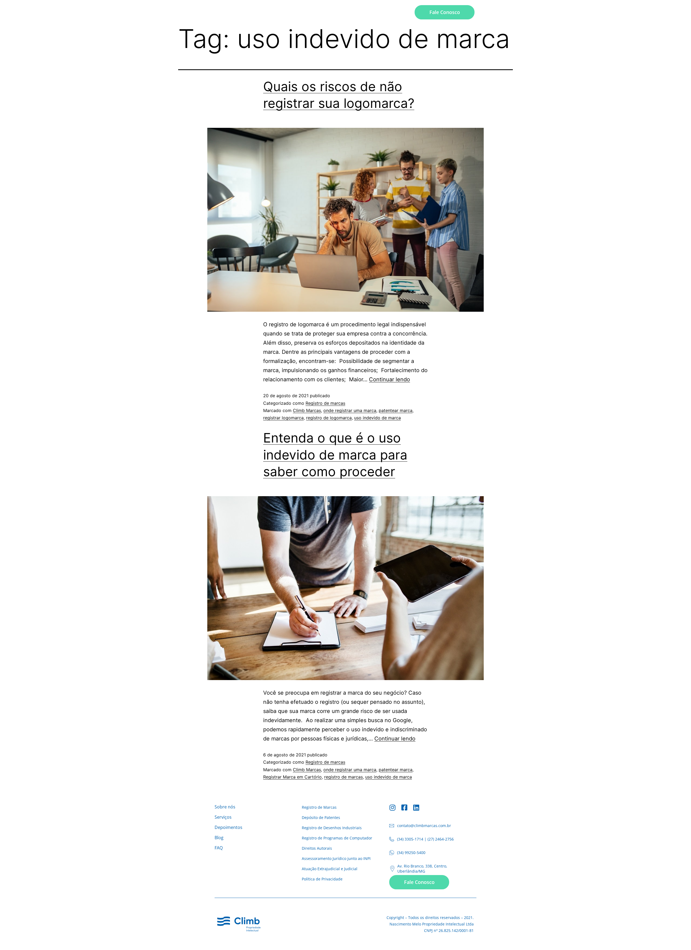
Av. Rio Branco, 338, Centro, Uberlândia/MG (422, 868)
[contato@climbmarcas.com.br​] (391, 825)
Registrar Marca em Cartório (292, 777)
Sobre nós (290, 12)
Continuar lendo (389, 379)
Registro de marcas (325, 403)
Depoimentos (353, 12)
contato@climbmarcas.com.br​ (424, 825)
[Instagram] (392, 807)
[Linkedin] (416, 807)
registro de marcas (343, 777)
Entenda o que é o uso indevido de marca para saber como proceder (335, 454)
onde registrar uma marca (349, 410)
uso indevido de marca (377, 417)
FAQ (402, 12)
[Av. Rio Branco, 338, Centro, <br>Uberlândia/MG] (392, 869)
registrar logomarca (283, 417)
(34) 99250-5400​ (411, 852)
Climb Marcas (307, 410)
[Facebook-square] (404, 807)
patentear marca (395, 410)
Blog (382, 12)
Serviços (320, 12)
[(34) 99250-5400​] (391, 852)
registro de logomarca (329, 417)
